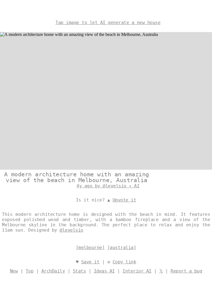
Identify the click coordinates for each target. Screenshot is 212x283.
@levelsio (71, 230)
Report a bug (186, 271)
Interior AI (137, 271)
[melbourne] (90, 247)
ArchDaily (53, 271)
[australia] (121, 247)
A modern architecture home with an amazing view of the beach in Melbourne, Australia (76, 177)
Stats (79, 271)
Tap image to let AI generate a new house (107, 22)
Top (30, 271)
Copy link (124, 261)
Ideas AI (104, 271)
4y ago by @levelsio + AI (107, 185)
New (14, 271)
